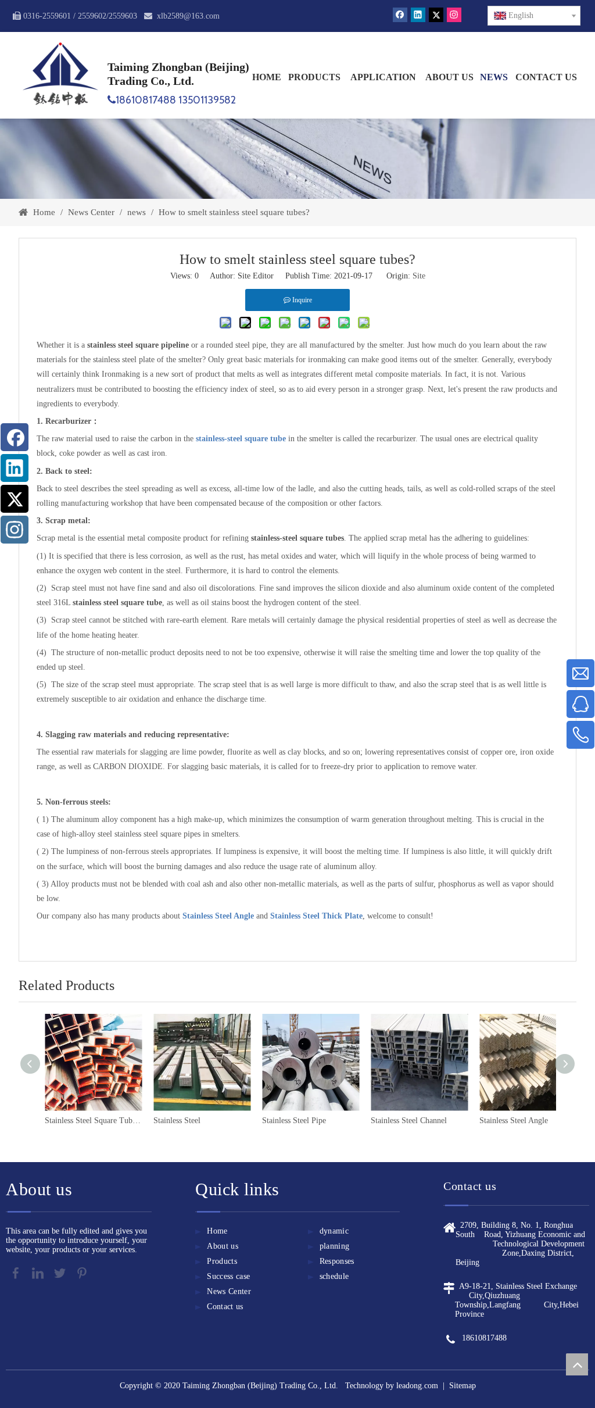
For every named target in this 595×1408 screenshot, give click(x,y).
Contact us (225, 1306)
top (577, 1364)
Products (222, 1261)
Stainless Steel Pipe (189, 1120)
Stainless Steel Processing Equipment (531, 1120)
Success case (228, 1276)
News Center (229, 1291)
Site (419, 275)
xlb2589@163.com (188, 16)
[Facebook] (400, 15)
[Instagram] (454, 15)
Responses (337, 1261)
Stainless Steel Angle (409, 1120)
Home (217, 1231)
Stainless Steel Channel (304, 1120)
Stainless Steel (72, 1120)
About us (222, 1246)
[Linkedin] (418, 15)
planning (335, 1246)
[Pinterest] (82, 1273)
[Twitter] (436, 15)
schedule (334, 1276)
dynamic (334, 1231)
